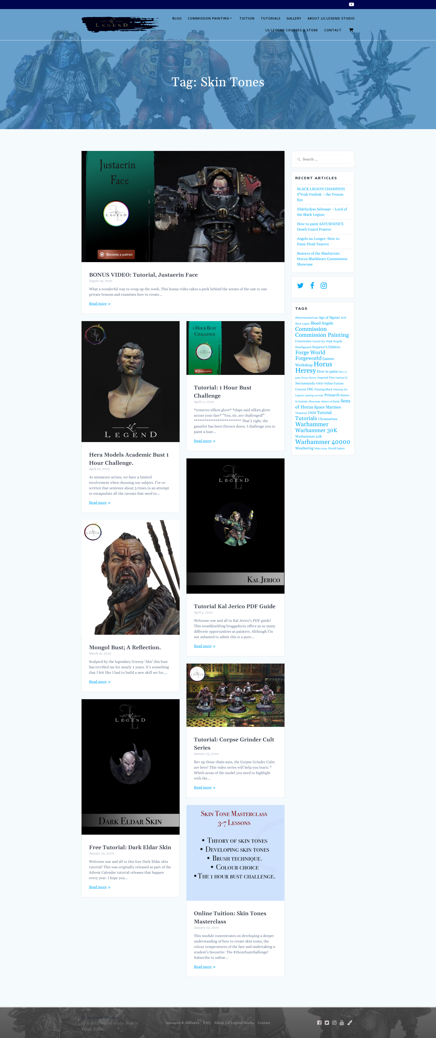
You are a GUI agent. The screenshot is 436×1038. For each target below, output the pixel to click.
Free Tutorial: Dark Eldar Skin (130, 847)
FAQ (207, 1023)
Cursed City (318, 341)
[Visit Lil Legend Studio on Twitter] (300, 287)
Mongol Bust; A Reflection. (125, 647)
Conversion (303, 341)
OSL (310, 389)
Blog (177, 18)
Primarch (331, 395)
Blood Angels (322, 323)
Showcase (314, 401)
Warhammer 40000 (322, 442)
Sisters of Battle (330, 401)
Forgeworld (308, 358)
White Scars (321, 448)
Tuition (247, 18)
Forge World (310, 352)
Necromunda (305, 383)
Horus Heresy (313, 367)
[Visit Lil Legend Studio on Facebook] (312, 287)
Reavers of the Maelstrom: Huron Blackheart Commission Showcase (322, 259)
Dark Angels (334, 341)
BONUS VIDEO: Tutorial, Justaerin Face (143, 275)
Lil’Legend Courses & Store (291, 30)
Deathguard (303, 347)
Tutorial (324, 412)
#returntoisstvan (306, 318)
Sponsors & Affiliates (182, 1023)
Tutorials (270, 18)
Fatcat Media (92, 1028)
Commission (311, 329)
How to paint (327, 371)
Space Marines (327, 407)
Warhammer (312, 424)
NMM (319, 383)
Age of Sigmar (329, 317)
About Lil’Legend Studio (331, 18)
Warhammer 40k (308, 436)
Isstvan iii (341, 377)
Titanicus (301, 413)
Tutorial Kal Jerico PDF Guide (234, 606)
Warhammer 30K (316, 430)
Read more (98, 303)
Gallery (294, 18)
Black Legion (302, 323)
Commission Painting (208, 18)
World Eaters (336, 448)
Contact (333, 30)
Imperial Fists (325, 377)
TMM (312, 413)
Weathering (304, 448)
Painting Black (323, 389)
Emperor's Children (326, 347)
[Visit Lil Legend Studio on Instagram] (324, 287)
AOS (343, 318)
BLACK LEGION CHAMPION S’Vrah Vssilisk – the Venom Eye (321, 194)
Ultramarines (327, 419)
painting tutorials (314, 395)
